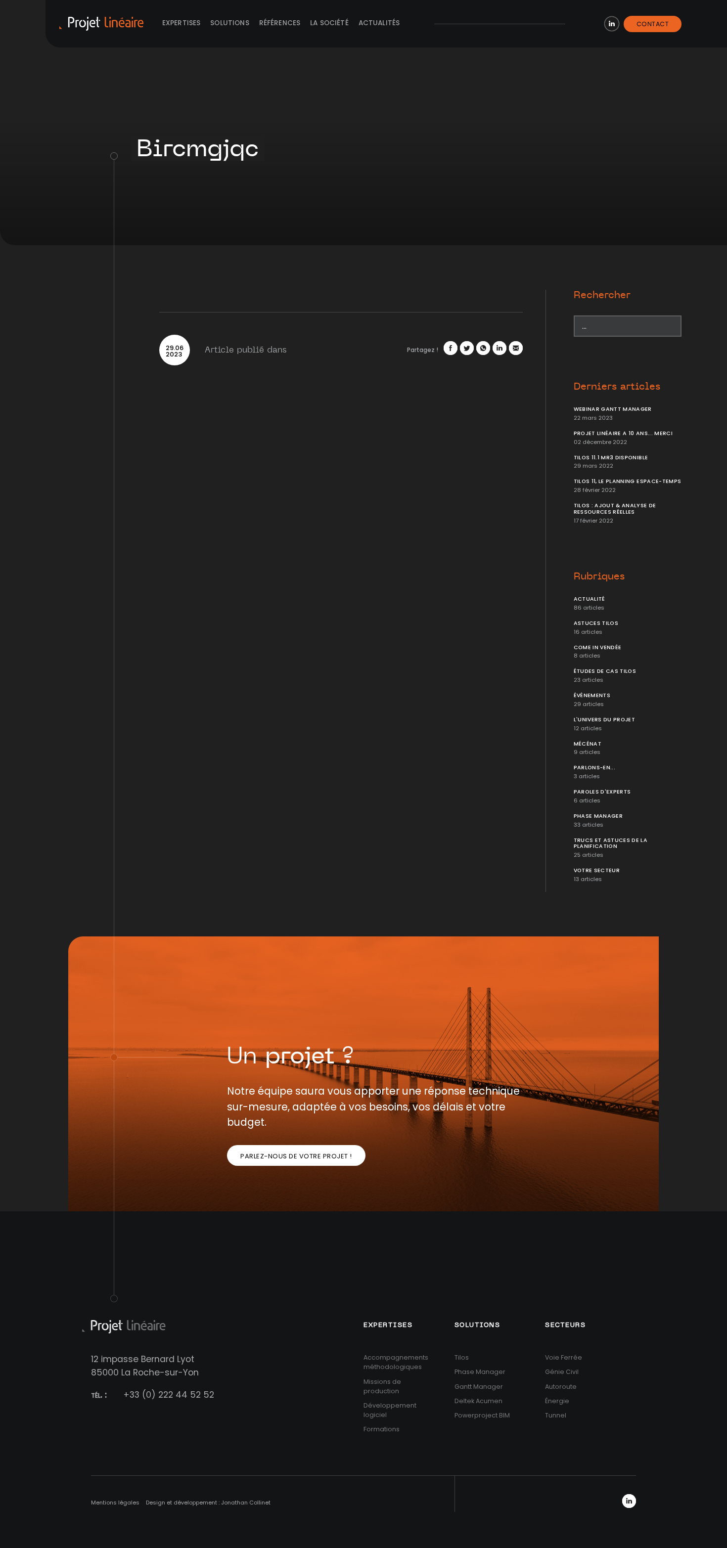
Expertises (181, 23)
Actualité (589, 599)
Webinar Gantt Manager (613, 409)
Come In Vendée (598, 647)
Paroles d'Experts (602, 792)
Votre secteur (597, 870)
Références (280, 23)
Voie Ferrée (563, 1357)
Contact (652, 24)
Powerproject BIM (482, 1415)
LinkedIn (612, 24)
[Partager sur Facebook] (450, 348)
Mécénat (587, 744)
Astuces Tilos (596, 623)
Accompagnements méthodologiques (396, 1362)
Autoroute (561, 1386)
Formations (382, 1429)
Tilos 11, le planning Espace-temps (628, 481)
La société (329, 23)
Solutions (229, 23)
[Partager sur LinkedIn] (499, 348)
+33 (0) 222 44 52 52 (168, 1395)
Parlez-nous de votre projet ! (296, 1156)
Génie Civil (562, 1372)
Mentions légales (115, 1502)
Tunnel (555, 1415)
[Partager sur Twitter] (467, 348)
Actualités (379, 23)
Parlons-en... (595, 767)
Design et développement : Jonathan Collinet (208, 1502)
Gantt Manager (478, 1386)
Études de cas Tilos (605, 671)
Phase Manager (598, 816)
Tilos (461, 1357)
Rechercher (602, 295)
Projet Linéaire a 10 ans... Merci (623, 433)
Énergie (557, 1401)
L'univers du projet (605, 719)
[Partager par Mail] (516, 348)
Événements (592, 695)
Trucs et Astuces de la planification (611, 843)
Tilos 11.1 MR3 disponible (611, 457)
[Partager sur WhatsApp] (483, 348)
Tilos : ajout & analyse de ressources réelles (615, 509)
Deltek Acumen (478, 1401)
